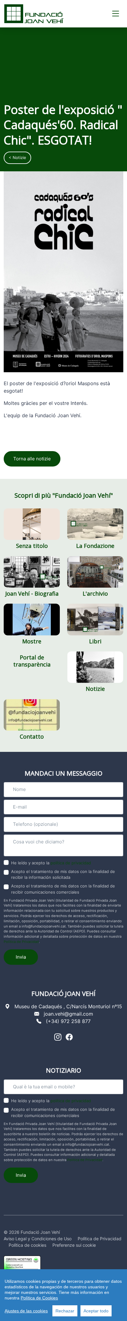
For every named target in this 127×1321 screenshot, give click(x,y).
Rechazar (64, 1310)
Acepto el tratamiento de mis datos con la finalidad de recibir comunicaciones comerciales (63, 889)
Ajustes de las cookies (26, 1310)
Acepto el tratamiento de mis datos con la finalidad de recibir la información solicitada (63, 874)
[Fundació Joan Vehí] (34, 14)
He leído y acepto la (51, 862)
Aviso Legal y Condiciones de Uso (38, 1238)
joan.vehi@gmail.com (68, 1014)
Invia (20, 957)
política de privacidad (71, 862)
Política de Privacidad (21, 942)
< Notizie (17, 157)
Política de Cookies (39, 1297)
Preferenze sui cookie (74, 1245)
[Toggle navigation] (115, 14)
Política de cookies (27, 1245)
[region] (63, 1295)
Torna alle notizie (32, 459)
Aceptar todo (96, 1310)
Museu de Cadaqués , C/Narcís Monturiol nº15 (68, 1006)
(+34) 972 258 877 (68, 1021)
